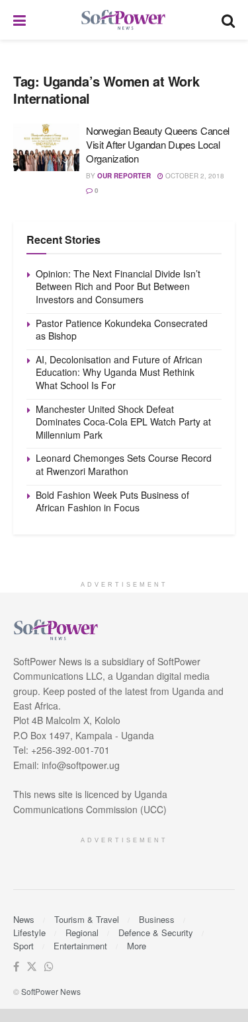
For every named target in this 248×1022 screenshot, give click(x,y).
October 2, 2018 (193, 175)
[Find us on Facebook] (16, 967)
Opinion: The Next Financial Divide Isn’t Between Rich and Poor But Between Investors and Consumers (118, 286)
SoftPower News (51, 991)
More (136, 945)
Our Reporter (124, 175)
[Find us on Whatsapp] (49, 967)
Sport (23, 945)
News (23, 919)
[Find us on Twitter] (31, 967)
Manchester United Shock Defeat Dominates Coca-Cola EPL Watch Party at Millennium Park (123, 421)
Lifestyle (29, 932)
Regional (82, 932)
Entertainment (80, 945)
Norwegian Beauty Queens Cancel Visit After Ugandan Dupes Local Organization (157, 144)
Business (157, 919)
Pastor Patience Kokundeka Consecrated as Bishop (122, 329)
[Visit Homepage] (124, 20)
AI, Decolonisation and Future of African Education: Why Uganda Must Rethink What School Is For (119, 372)
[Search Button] (228, 20)
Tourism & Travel (86, 919)
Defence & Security (155, 932)
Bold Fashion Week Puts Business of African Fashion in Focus (112, 501)
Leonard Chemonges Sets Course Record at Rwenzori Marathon (124, 464)
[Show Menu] (19, 20)
